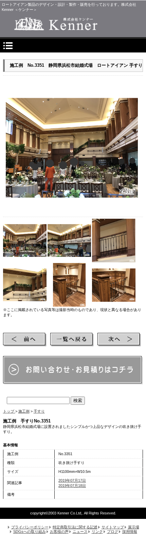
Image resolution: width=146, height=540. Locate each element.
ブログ (112, 531)
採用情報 (129, 531)
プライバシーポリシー (30, 527)
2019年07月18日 (72, 485)
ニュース (80, 531)
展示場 (133, 527)
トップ (9, 411)
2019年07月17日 (72, 480)
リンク (97, 531)
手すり (39, 411)
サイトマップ (113, 527)
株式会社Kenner (72, 23)
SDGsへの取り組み (29, 531)
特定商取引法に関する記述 (75, 527)
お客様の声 (59, 531)
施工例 (24, 411)
